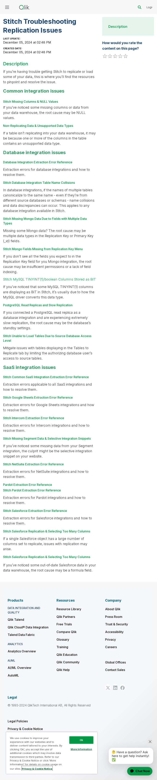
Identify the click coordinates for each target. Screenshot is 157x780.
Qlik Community (67, 662)
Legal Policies (18, 721)
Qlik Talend (16, 620)
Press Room (113, 617)
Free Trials (64, 624)
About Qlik (112, 609)
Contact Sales (115, 670)
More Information (81, 749)
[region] (51, 753)
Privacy (110, 639)
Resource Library (68, 609)
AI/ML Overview (19, 668)
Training (62, 647)
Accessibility (114, 632)
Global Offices (115, 662)
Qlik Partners (65, 617)
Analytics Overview (22, 651)
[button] (108, 687)
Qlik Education (66, 655)
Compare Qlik (66, 632)
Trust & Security (116, 624)
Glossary (62, 639)
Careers (111, 647)
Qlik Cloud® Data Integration (28, 627)
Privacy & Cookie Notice (25, 729)
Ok (81, 739)
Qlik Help (63, 670)
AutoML (13, 675)
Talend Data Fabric (21, 635)
